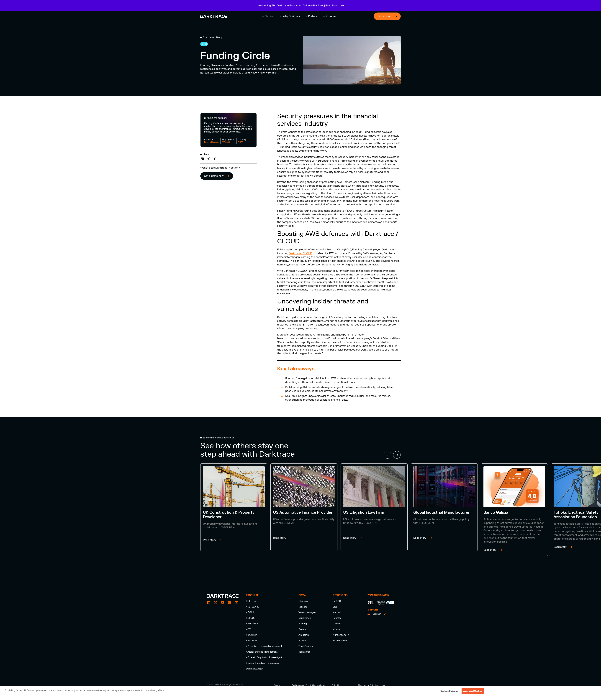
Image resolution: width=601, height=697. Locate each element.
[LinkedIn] (209, 602)
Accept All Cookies (472, 691)
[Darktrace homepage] (213, 16)
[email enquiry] (236, 602)
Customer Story (212, 37)
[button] (269, 16)
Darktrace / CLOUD (300, 253)
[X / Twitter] (215, 602)
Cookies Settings (449, 691)
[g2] (229, 602)
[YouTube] (222, 602)
